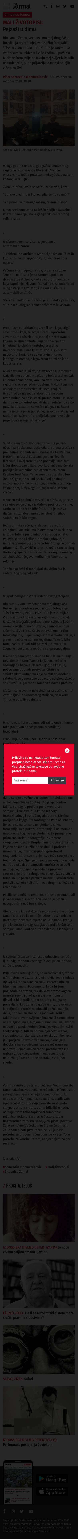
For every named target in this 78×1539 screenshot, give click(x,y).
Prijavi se (57, 780)
